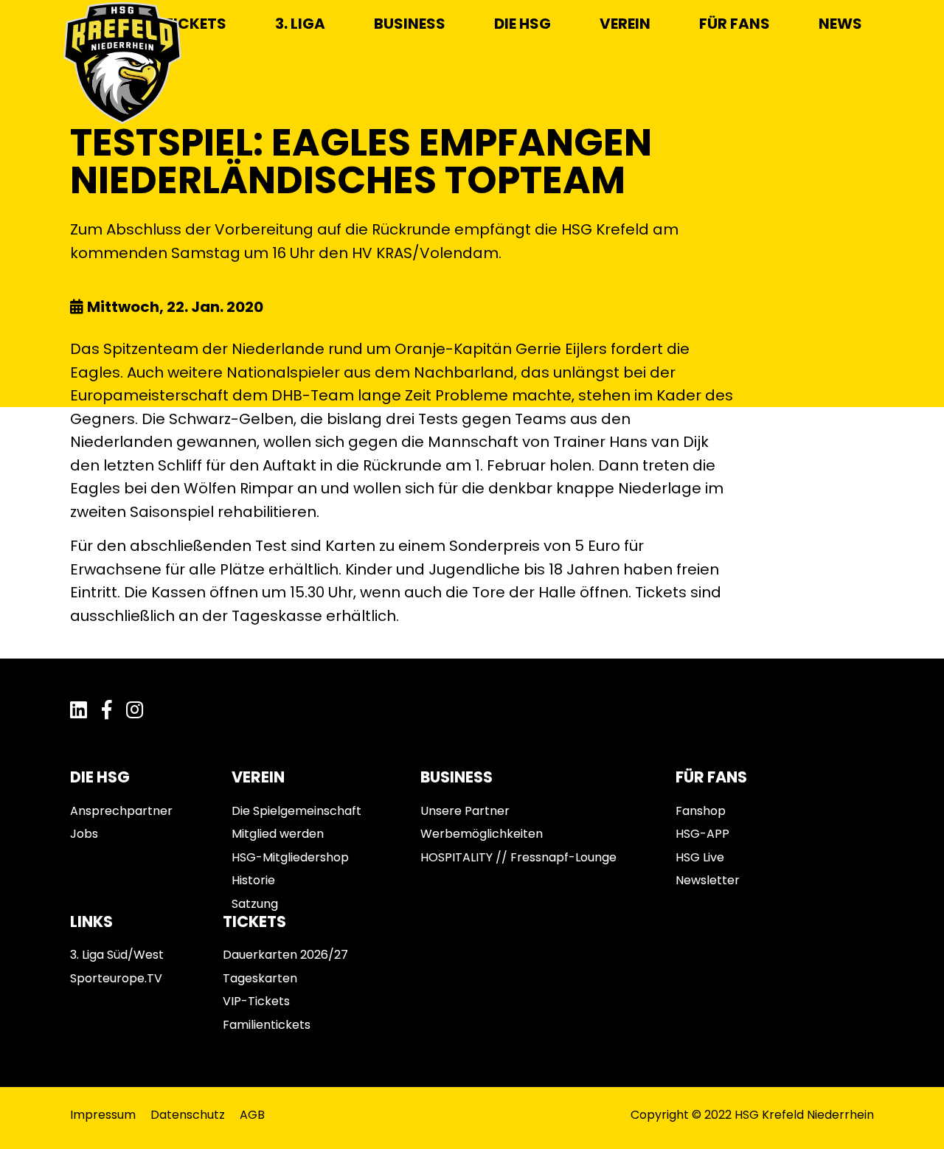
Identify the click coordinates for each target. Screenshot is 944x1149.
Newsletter (708, 880)
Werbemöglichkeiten (481, 833)
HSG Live (700, 857)
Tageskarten (260, 978)
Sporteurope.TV (116, 978)
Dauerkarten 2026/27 (285, 954)
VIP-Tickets (256, 1001)
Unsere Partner (465, 810)
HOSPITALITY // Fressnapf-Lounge (518, 857)
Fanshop (701, 810)
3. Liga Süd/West (117, 954)
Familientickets (266, 1024)
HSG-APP (702, 833)
